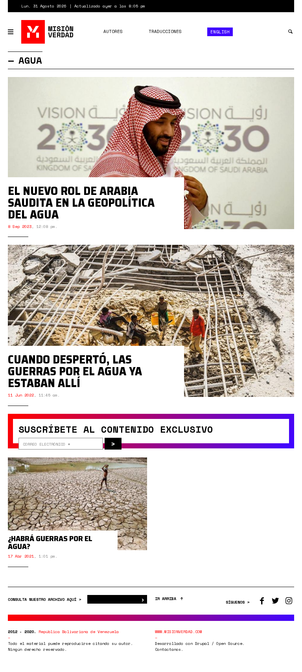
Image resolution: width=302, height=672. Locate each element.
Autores (113, 31)
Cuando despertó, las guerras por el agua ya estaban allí (75, 371)
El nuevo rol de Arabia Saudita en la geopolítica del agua (81, 203)
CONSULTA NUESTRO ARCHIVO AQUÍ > (45, 599)
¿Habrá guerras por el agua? (50, 542)
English (220, 32)
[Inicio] (47, 32)
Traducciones (165, 31)
